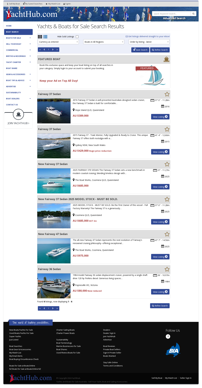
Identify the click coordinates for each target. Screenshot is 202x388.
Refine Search (161, 49)
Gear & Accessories (15, 74)
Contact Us (12, 104)
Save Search (141, 49)
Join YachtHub (109, 336)
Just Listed (13, 339)
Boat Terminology (64, 343)
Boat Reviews (109, 346)
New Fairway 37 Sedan (53, 164)
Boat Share (11, 68)
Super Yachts (15, 336)
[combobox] (58, 41)
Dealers (106, 330)
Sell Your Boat (13, 44)
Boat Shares (61, 349)
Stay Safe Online (110, 362)
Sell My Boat (14, 4)
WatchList (54, 4)
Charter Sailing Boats (65, 330)
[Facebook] (168, 336)
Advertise (11, 86)
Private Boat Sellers (111, 349)
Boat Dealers (12, 98)
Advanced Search (174, 18)
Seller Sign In (186, 378)
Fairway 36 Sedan (49, 269)
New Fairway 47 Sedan (53, 234)
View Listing (159, 116)
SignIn (68, 4)
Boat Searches (15, 346)
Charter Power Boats (65, 333)
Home (9, 26)
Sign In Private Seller (112, 352)
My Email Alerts (15, 356)
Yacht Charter (13, 62)
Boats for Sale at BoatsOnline (22, 365)
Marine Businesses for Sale (68, 346)
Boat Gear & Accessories (20, 349)
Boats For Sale (13, 38)
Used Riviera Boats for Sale (68, 352)
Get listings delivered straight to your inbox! (149, 36)
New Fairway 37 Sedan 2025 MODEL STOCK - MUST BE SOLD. (78, 199)
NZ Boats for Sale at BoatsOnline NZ (25, 369)
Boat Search (12, 32)
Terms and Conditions (113, 365)
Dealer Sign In (109, 333)
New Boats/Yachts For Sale (21, 330)
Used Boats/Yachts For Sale (21, 333)
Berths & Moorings (16, 56)
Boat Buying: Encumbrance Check (23, 359)
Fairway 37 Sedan (49, 94)
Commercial (12, 50)
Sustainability (13, 92)
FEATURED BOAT (49, 59)
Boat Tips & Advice (15, 80)
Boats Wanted (109, 356)
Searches (33, 4)
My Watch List (15, 352)
